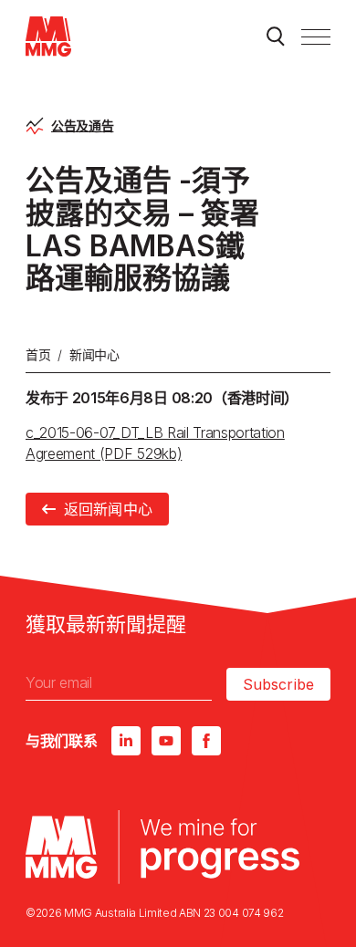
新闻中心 (94, 354)
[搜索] (276, 36)
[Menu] (315, 36)
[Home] (48, 36)
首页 (38, 354)
